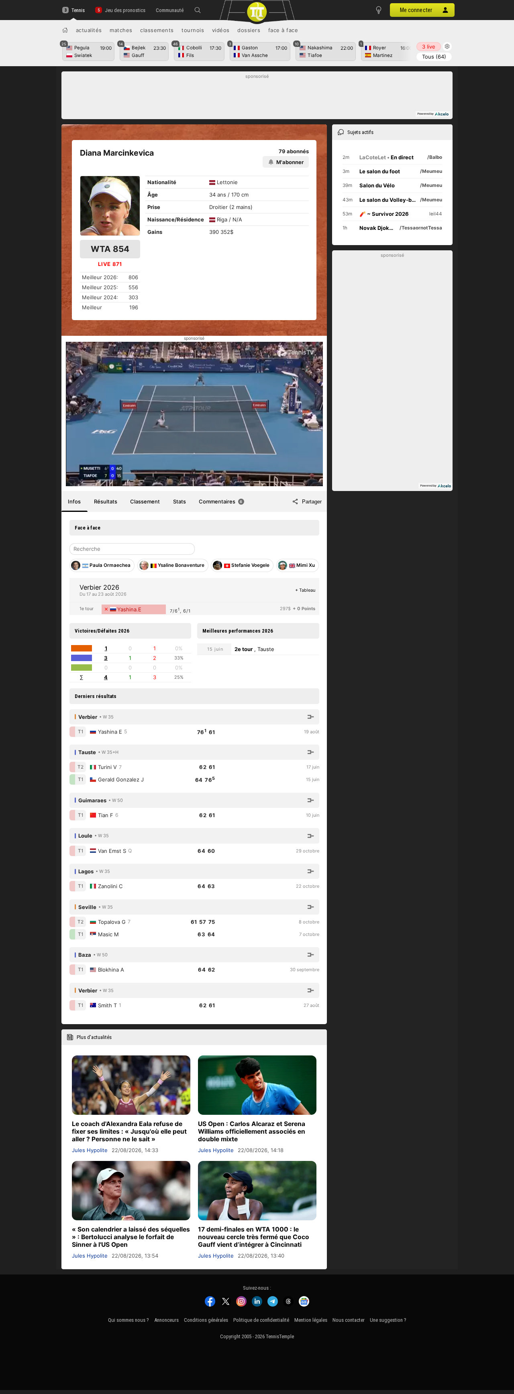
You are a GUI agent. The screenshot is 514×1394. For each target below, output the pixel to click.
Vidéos (221, 30)
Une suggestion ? (388, 1320)
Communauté (170, 10)
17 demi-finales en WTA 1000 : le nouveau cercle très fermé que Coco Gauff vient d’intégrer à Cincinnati (253, 1237)
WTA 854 (110, 249)
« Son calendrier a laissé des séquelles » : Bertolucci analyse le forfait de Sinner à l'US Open (131, 1237)
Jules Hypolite (90, 1150)
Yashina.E (129, 609)
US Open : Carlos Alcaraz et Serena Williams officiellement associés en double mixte (251, 1131)
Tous (434, 56)
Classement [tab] (145, 501)
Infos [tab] (74, 501)
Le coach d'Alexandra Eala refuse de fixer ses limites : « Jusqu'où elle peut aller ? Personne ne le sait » (129, 1131)
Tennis (78, 10)
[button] (197, 10)
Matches (121, 30)
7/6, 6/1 (180, 610)
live (428, 46)
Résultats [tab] (105, 501)
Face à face (283, 30)
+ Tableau (305, 590)
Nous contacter (348, 1320)
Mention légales (310, 1320)
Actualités (89, 30)
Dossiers (248, 30)
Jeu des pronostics (125, 10)
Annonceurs (166, 1320)
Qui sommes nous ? (128, 1320)
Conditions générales (206, 1320)
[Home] (65, 30)
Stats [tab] (179, 501)
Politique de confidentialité (261, 1320)
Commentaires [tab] (220, 501)
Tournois (193, 30)
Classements (157, 30)
